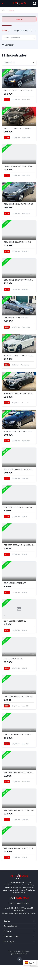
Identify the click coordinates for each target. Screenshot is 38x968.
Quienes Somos (10, 926)
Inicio (3, 10)
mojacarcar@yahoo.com (19, 903)
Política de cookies (11, 936)
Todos (7, 30)
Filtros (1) (19, 19)
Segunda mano (23, 30)
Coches (7, 921)
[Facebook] (19, 959)
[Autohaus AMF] (19, 3)
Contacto (7, 931)
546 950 (19, 898)
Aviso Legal (9, 941)
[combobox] (19, 62)
